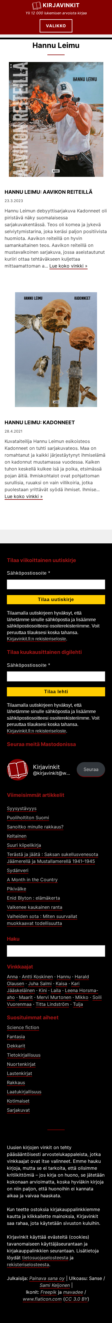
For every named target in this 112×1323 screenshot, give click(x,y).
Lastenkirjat (19, 1073)
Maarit (26, 997)
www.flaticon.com (42, 1299)
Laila (56, 990)
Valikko (56, 25)
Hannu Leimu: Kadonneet (40, 422)
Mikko (81, 997)
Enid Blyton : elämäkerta (33, 898)
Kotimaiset (18, 1101)
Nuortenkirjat (21, 1064)
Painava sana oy (47, 1278)
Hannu (64, 976)
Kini (43, 990)
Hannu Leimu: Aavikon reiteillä (48, 192)
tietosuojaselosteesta (45, 1257)
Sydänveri (17, 870)
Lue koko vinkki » (68, 266)
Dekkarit (16, 1046)
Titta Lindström (52, 1004)
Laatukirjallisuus (24, 1092)
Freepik (48, 1292)
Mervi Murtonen (54, 997)
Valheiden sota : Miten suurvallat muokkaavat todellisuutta (42, 919)
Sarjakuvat (18, 1110)
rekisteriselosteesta (28, 1264)
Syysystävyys (21, 808)
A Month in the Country (32, 879)
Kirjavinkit (61, 5)
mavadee (73, 1292)
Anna (12, 976)
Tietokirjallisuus (23, 1055)
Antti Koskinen (37, 976)
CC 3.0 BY (76, 1299)
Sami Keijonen (55, 1285)
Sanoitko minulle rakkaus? (35, 827)
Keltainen (16, 836)
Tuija (78, 1004)
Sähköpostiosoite (28, 573)
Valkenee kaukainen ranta (34, 907)
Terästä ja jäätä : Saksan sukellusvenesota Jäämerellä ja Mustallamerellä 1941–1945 (52, 857)
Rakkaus (16, 1082)
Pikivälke (16, 889)
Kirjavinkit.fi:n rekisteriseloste (36, 638)
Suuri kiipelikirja (24, 845)
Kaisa (61, 983)
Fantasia (16, 1036)
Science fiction (23, 1027)
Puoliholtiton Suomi (28, 817)
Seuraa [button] (91, 769)
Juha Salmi (40, 983)
